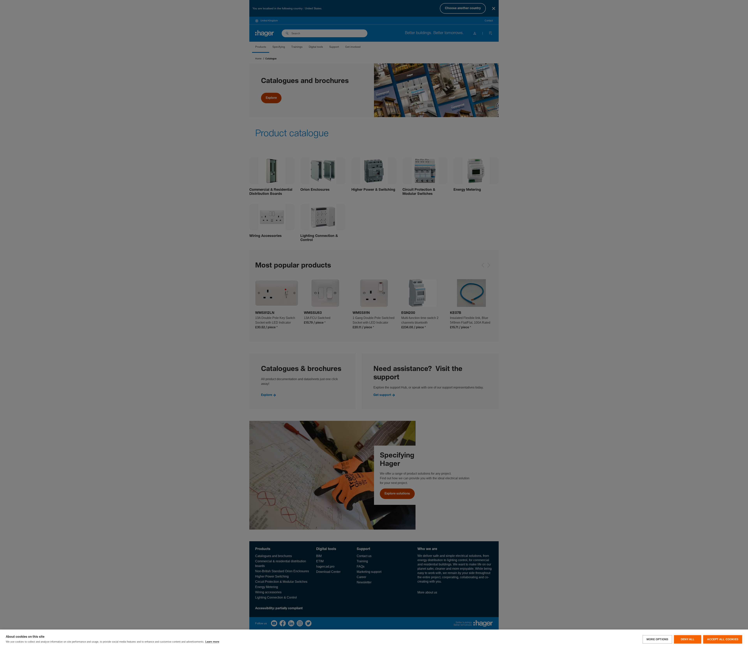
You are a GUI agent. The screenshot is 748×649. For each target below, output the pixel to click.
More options (657, 639)
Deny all (688, 639)
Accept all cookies (722, 639)
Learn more (212, 642)
